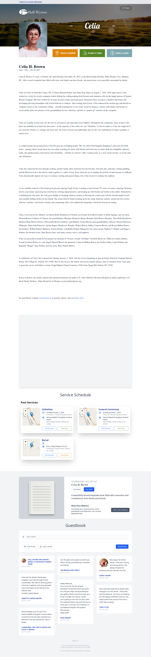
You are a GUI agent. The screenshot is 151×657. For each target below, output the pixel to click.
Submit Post (122, 546)
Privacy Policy (69, 647)
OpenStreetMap (78, 651)
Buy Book (89, 489)
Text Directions (49, 428)
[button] (31, 414)
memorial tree (45, 298)
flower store (78, 298)
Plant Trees (64, 428)
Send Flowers (65, 455)
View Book (77, 489)
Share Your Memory (120, 510)
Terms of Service (81, 647)
